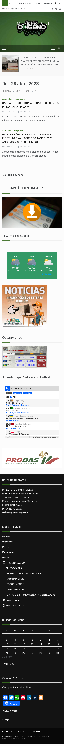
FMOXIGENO (25, 112)
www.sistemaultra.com (14, 739)
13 (32, 644)
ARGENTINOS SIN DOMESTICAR (23, 573)
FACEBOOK (7, 732)
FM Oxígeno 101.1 (32, 23)
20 (32, 648)
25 (15, 653)
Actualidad (7, 99)
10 (7, 644)
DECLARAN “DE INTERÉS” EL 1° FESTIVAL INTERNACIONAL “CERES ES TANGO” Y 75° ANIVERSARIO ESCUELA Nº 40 (27, 138)
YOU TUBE (35, 732)
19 (23, 648)
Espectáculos (8, 552)
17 (7, 648)
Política (5, 547)
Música (5, 557)
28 (40, 653)
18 (15, 648)
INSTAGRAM (21, 732)
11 (15, 644)
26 (23, 653)
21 (40, 648)
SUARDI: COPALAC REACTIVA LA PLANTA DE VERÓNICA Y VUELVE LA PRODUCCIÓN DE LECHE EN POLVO (39, 61)
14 (40, 644)
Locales (6, 536)
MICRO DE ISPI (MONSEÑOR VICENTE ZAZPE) (31, 594)
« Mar (5, 664)
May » (13, 664)
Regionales (19, 99)
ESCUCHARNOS (15, 584)
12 (23, 644)
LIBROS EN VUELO (17, 589)
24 (7, 653)
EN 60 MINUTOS (15, 579)
